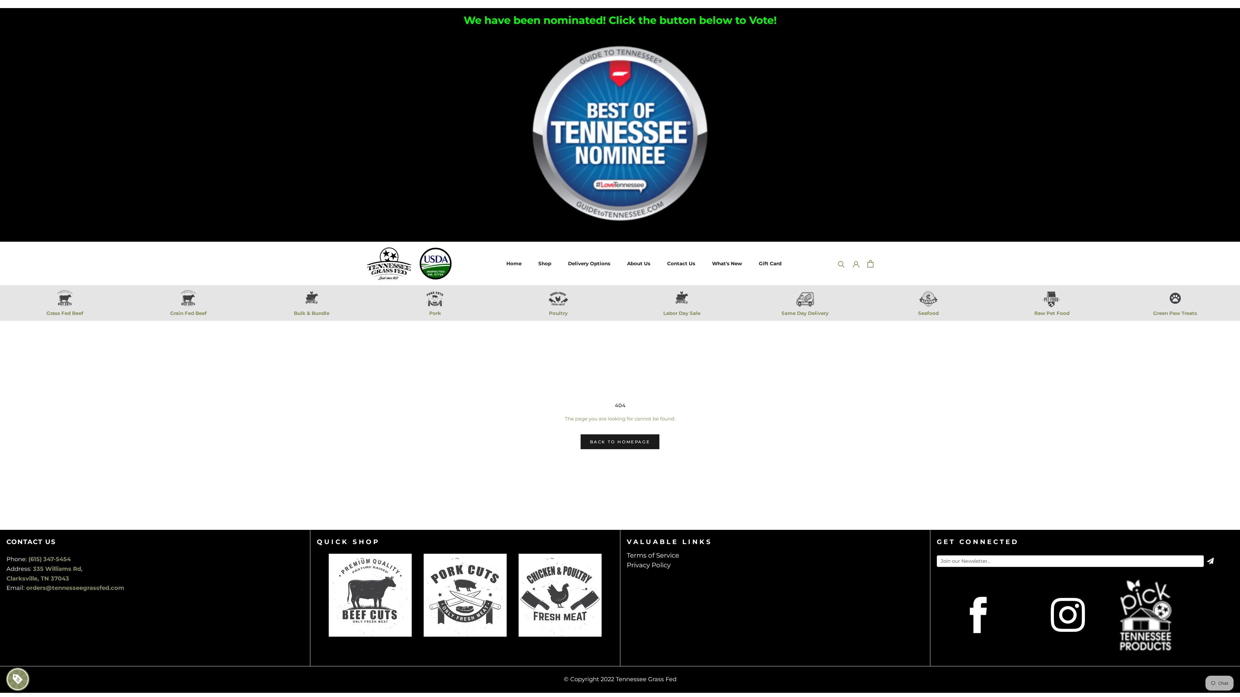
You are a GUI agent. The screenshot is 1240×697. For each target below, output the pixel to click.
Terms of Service (653, 555)
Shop (544, 263)
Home (513, 263)
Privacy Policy (649, 565)
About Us (637, 263)
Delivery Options (588, 263)
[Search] (841, 263)
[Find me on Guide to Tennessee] (620, 37)
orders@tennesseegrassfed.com (75, 587)
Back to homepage (620, 441)
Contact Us (680, 263)
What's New (727, 263)
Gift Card (769, 263)
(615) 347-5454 (49, 559)
